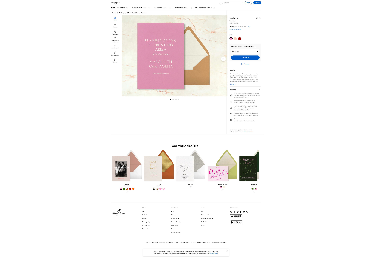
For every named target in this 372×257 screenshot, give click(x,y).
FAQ (143, 211)
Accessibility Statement (219, 242)
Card (115, 20)
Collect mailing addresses (115, 41)
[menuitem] (119, 8)
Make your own (181, 8)
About (173, 211)
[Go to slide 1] (170, 99)
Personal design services (179, 222)
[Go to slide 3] (172, 99)
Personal (235, 51)
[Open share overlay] (260, 18)
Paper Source (249, 132)
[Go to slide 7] (178, 99)
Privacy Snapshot (180, 242)
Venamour (232, 21)
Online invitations (206, 215)
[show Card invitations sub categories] (127, 8)
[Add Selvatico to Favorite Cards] (254, 192)
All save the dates (132, 13)
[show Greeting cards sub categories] (170, 8)
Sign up (257, 3)
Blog (202, 211)
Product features (206, 222)
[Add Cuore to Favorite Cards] (127, 192)
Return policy (146, 222)
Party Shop (174, 225)
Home (114, 13)
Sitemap (144, 218)
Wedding (121, 13)
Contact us (145, 215)
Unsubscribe (145, 225)
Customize (245, 58)
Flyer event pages (139, 8)
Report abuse (146, 229)
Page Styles (115, 34)
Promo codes (175, 218)
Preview (115, 27)
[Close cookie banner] (227, 250)
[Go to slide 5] (175, 99)
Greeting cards (161, 8)
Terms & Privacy (168, 242)
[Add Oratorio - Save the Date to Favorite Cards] (257, 18)
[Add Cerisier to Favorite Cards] (190, 187)
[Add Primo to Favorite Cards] (159, 192)
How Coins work (235, 30)
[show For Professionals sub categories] (214, 8)
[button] (255, 47)
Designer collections (207, 218)
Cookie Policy (191, 242)
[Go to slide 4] (173, 99)
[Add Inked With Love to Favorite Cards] (222, 190)
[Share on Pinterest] (237, 212)
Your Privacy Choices (203, 242)
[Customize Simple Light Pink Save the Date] (174, 56)
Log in (248, 2)
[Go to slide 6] (176, 99)
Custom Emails (115, 48)
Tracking (115, 62)
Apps (202, 225)
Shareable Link (115, 55)
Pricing (173, 215)
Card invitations (118, 8)
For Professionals (203, 8)
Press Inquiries (175, 232)
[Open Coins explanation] (249, 27)
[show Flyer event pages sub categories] (149, 8)
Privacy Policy (213, 253)
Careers (173, 229)
